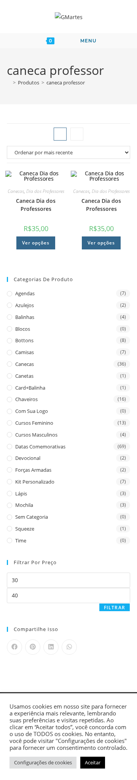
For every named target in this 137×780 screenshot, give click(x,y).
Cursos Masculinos (36, 434)
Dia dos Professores (45, 191)
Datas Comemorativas (40, 446)
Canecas (16, 191)
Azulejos (24, 305)
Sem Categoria (31, 516)
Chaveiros (26, 399)
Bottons (24, 340)
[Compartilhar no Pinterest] (32, 647)
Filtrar (114, 607)
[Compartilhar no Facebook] (14, 647)
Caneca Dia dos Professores (36, 204)
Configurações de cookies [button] (43, 762)
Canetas (24, 375)
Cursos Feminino (34, 422)
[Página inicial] (9, 82)
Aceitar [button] (92, 762)
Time (20, 540)
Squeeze (24, 528)
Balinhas (24, 317)
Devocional (27, 458)
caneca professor (65, 82)
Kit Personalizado (34, 481)
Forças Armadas (33, 469)
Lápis (21, 493)
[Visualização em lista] (76, 134)
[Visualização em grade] (60, 134)
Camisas (24, 352)
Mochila (24, 505)
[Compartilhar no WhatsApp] (69, 647)
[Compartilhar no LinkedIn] (51, 647)
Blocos (22, 328)
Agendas (25, 293)
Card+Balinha (30, 387)
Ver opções (35, 243)
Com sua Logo (31, 411)
